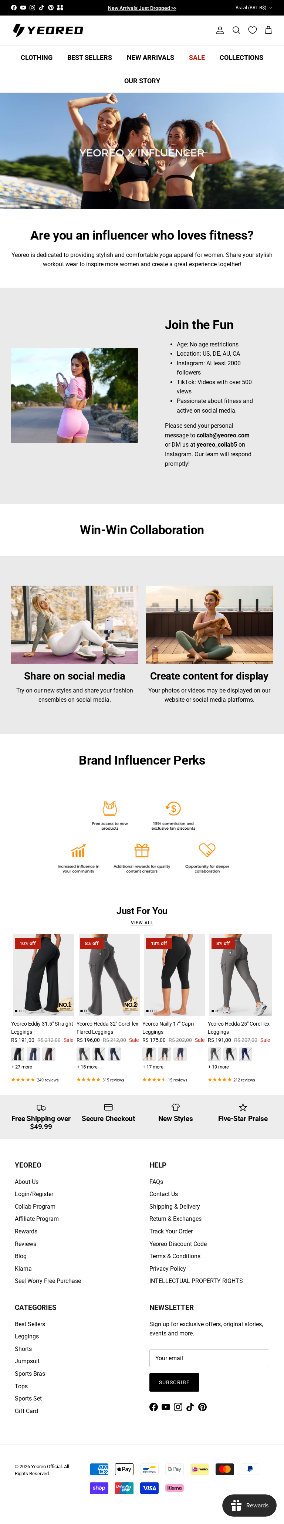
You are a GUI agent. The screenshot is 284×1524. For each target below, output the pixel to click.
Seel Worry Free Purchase (48, 1280)
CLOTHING (37, 57)
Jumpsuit (27, 1361)
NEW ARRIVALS (150, 57)
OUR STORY (142, 81)
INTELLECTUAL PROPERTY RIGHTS (196, 1280)
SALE (197, 57)
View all (142, 922)
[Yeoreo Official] (48, 30)
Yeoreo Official (46, 1466)
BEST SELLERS (89, 57)
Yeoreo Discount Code (178, 1243)
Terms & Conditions (174, 1256)
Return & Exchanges (175, 1218)
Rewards (26, 1231)
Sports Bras (30, 1373)
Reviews (25, 1243)
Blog (21, 1256)
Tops (21, 1386)
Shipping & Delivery (174, 1206)
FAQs (156, 1181)
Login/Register (34, 1194)
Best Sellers (30, 1324)
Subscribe (174, 1382)
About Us (26, 1181)
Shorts (23, 1348)
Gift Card (26, 1411)
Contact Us (163, 1194)
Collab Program (35, 1206)
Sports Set (28, 1398)
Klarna (23, 1268)
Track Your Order (171, 1231)
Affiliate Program (37, 1218)
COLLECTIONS (241, 57)
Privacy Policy (167, 1268)
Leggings (27, 1336)
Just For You (142, 910)
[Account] (218, 30)
